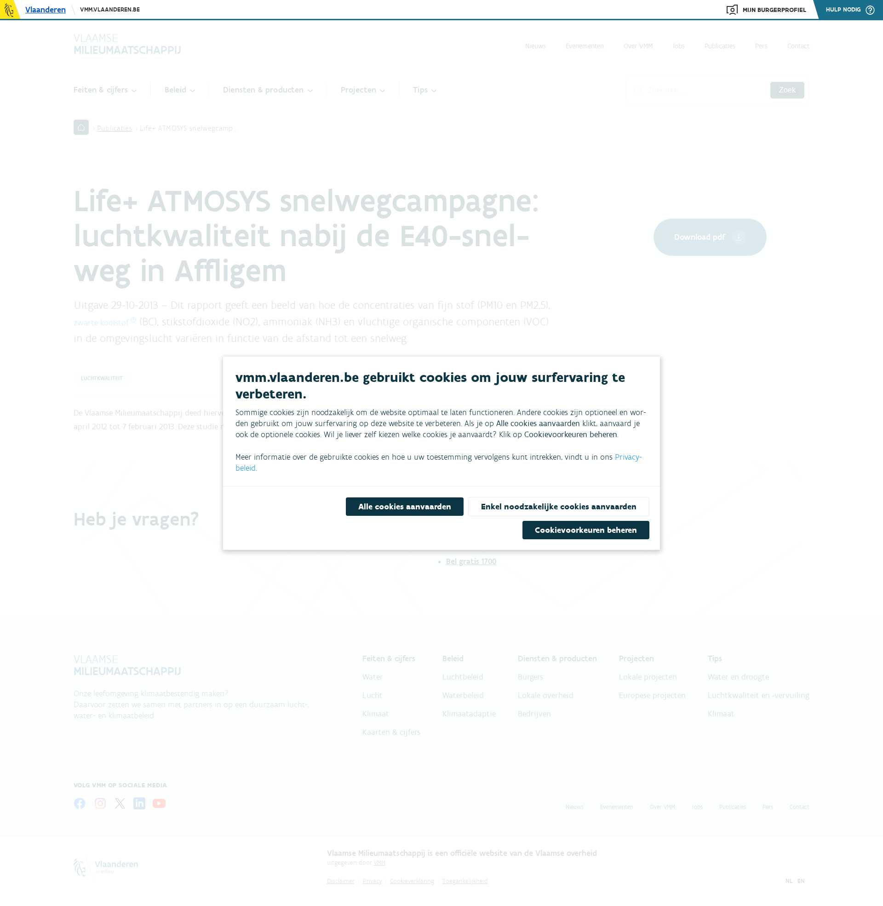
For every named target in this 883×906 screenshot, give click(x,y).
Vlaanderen (45, 9)
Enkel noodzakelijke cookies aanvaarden (558, 507)
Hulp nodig (843, 9)
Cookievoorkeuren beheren (586, 530)
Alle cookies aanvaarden (404, 507)
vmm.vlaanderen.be (110, 9)
